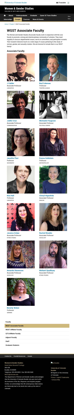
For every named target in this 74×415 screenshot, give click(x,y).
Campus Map (56, 380)
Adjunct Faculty (11, 337)
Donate (30, 356)
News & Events (38, 19)
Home (6, 24)
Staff (7, 341)
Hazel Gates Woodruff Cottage (14, 365)
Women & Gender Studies (19, 8)
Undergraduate (21, 15)
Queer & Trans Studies (48, 15)
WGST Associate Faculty (14, 326)
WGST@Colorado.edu (11, 374)
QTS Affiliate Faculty (13, 334)
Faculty (8, 322)
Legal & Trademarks (63, 377)
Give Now (69, 17)
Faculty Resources (19, 356)
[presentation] (21, 67)
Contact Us (8, 356)
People (17, 19)
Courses (26, 19)
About (11, 15)
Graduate (33, 15)
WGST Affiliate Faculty (14, 330)
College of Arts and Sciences (15, 11)
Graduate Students (12, 345)
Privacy (53, 377)
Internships (8, 19)
